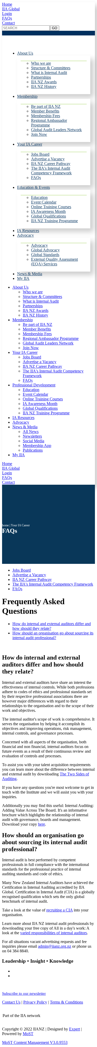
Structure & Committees (50, 68)
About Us (25, 53)
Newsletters (32, 436)
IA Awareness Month (48, 211)
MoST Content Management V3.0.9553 (35, 1042)
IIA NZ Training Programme (54, 221)
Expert (74, 1029)
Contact (8, 23)
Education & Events (33, 187)
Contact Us (11, 1002)
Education (39, 197)
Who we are (41, 63)
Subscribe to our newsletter (24, 993)
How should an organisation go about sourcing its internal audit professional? (52, 635)
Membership (27, 96)
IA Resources (28, 230)
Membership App (37, 445)
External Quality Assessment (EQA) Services (54, 261)
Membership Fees (45, 116)
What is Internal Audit (49, 72)
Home (7, 4)
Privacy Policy (35, 1002)
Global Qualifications (48, 216)
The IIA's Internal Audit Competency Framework (51, 170)
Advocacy (25, 235)
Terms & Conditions (66, 1002)
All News (31, 431)
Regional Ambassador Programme (49, 122)
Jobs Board (40, 154)
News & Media (29, 274)
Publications (33, 450)
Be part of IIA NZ (46, 106)
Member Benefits (45, 111)
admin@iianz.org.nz (54, 946)
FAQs (7, 18)
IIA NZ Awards (44, 82)
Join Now (39, 134)
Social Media (33, 441)
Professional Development (33, 385)
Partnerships (41, 77)
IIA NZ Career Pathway (50, 163)
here (41, 824)
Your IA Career (29, 144)
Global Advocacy (45, 250)
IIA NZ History (43, 86)
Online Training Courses (51, 207)
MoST (28, 1033)
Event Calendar (43, 202)
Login (7, 13)
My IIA (23, 278)
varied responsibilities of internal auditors (53, 933)
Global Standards (45, 254)
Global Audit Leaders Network (56, 130)
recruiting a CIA (59, 910)
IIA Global (11, 9)
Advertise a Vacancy (48, 159)
